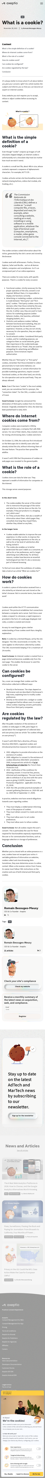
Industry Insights (14, 1194)
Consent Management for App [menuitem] (12, 1323)
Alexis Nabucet (28, 1193)
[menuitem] (6, 1387)
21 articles (8, 950)
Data (6, 1194)
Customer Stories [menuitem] (8, 1368)
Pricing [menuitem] (4, 1327)
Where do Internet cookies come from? (17, 52)
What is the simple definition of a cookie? (18, 48)
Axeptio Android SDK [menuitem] (9, 1375)
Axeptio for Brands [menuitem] (8, 1334)
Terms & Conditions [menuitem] (9, 1331)
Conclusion (6, 72)
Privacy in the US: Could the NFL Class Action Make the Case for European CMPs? (20, 1272)
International (8, 1237)
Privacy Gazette (19, 1237)
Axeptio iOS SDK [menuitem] (7, 1371)
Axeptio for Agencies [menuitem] (9, 1342)
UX (23, 17)
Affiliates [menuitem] (5, 1345)
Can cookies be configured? (12, 64)
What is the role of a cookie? (13, 56)
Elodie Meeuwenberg (24, 1280)
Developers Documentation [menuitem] (12, 1364)
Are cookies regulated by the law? (15, 68)
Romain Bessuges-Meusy (32, 28)
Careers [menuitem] (5, 1349)
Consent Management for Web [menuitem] (13, 1320)
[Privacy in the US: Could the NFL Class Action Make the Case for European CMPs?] (22, 1255)
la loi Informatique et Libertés (22, 763)
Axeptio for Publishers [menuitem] (10, 1338)
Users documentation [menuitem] (9, 1361)
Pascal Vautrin (32, 1237)
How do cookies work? (11, 60)
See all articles (22, 1150)
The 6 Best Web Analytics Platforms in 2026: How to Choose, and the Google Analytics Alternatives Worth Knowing (20, 1186)
